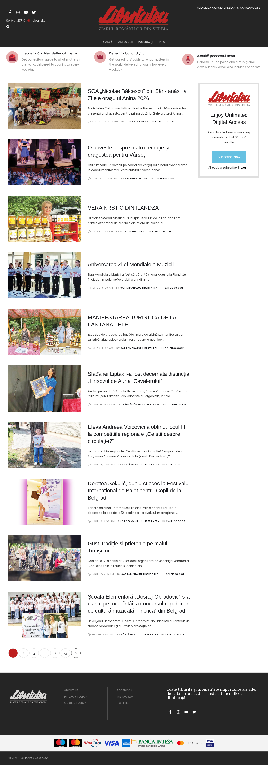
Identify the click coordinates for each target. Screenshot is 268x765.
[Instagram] (18, 12)
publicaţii (146, 42)
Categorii (125, 42)
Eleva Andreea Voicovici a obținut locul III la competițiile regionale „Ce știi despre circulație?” (136, 434)
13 (65, 653)
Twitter (123, 703)
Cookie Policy (75, 703)
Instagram (125, 696)
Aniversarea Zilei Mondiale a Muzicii (131, 264)
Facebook (124, 690)
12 (55, 653)
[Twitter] (34, 12)
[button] (229, 157)
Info (162, 42)
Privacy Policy (75, 696)
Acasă (107, 42)
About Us (71, 690)
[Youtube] (26, 12)
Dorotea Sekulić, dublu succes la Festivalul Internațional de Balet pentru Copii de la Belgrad (139, 490)
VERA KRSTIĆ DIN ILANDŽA (123, 208)
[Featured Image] (44, 106)
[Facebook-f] (10, 12)
